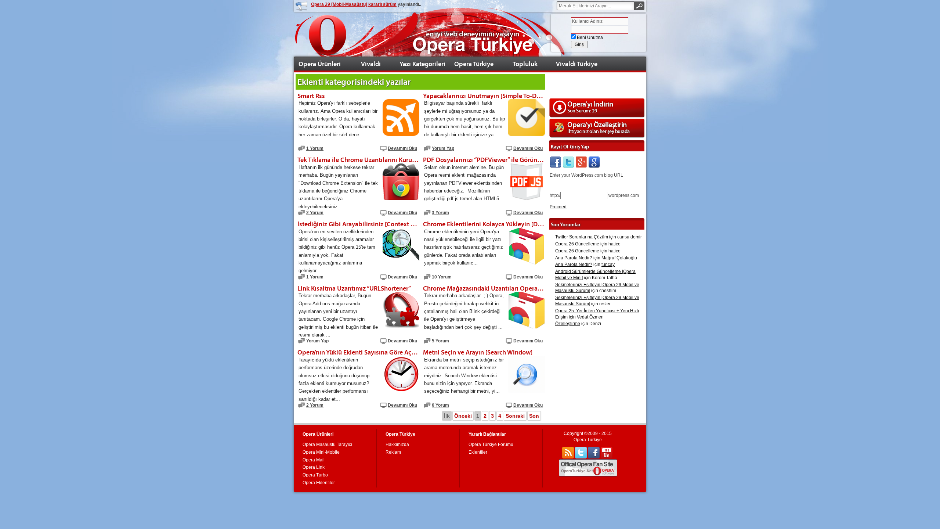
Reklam (393, 452)
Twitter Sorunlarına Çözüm (581, 237)
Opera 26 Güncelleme (577, 243)
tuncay (608, 264)
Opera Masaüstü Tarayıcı (327, 444)
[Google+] (581, 162)
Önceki (463, 416)
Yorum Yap (443, 148)
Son (534, 416)
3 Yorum (440, 212)
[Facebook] (555, 162)
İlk (447, 416)
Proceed (558, 206)
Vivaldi (371, 64)
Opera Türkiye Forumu (491, 444)
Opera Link (314, 467)
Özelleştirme (567, 323)
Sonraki (515, 416)
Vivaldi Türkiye (576, 64)
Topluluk (525, 64)
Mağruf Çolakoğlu (619, 257)
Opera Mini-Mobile (321, 452)
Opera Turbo (315, 475)
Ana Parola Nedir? (573, 257)
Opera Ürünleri (320, 64)
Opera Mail (314, 460)
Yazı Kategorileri (422, 64)
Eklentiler (478, 452)
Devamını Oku (402, 148)
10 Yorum (442, 277)
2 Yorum (314, 212)
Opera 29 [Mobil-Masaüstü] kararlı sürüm (354, 4)
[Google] (594, 162)
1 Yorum (314, 148)
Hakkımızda (397, 444)
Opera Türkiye (474, 64)
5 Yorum (440, 340)
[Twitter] (568, 162)
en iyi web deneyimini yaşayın (472, 33)
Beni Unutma (589, 37)
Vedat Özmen (590, 317)
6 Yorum (440, 405)
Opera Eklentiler (319, 482)
